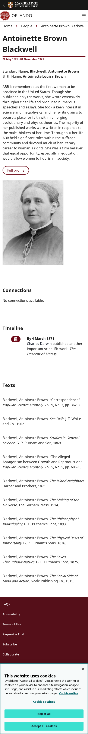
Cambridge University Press (23, 5)
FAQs (6, 604)
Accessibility (11, 614)
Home (7, 26)
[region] (44, 698)
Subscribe (10, 644)
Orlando (22, 15)
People (26, 26)
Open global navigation (4, 4)
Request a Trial (13, 634)
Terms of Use (12, 624)
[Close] (83, 669)
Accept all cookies (44, 726)
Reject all (44, 714)
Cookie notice (68, 693)
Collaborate (11, 654)
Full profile (15, 170)
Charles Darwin (39, 343)
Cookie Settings (44, 701)
